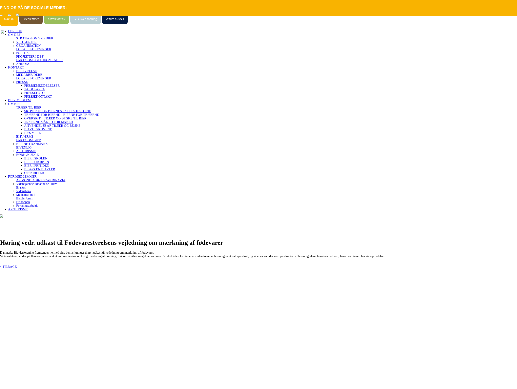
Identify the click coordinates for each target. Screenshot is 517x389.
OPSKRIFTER (34, 173)
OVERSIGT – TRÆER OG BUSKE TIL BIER (55, 118)
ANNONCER (25, 63)
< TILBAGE (8, 266)
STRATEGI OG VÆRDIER (34, 38)
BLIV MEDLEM (19, 100)
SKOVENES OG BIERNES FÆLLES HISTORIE (57, 111)
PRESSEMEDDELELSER (42, 85)
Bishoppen (23, 202)
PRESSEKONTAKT (38, 96)
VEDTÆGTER (26, 42)
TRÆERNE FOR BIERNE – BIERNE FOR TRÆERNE (61, 114)
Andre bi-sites (115, 19)
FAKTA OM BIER (28, 140)
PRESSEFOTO (34, 93)
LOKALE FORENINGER (33, 49)
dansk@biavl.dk (20, 341)
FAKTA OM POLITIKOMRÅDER (39, 60)
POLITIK (22, 53)
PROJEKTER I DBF (30, 56)
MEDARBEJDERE (29, 74)
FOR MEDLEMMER (22, 176)
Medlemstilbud (25, 194)
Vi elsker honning (85, 19)
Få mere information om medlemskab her (26, 305)
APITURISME (26, 151)
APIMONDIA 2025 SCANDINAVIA (40, 180)
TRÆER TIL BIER (28, 107)
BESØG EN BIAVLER (39, 169)
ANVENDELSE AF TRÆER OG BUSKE (52, 125)
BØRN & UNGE (27, 154)
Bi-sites (21, 187)
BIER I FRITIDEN (36, 165)
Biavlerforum (24, 198)
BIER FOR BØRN (36, 162)
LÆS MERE (32, 133)
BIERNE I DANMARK (32, 143)
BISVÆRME (25, 136)
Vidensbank (23, 191)
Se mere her (8, 384)
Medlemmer (31, 19)
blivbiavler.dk (56, 19)
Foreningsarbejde (27, 205)
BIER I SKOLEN (35, 158)
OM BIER (15, 103)
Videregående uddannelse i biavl (37, 184)
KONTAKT (16, 67)
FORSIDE (15, 31)
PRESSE (22, 82)
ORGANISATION (28, 45)
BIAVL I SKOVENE (38, 129)
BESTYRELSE (26, 71)
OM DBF (14, 34)
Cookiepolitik (8, 308)
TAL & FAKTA (34, 89)
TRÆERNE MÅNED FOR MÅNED (48, 122)
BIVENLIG (24, 147)
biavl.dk (9, 19)
